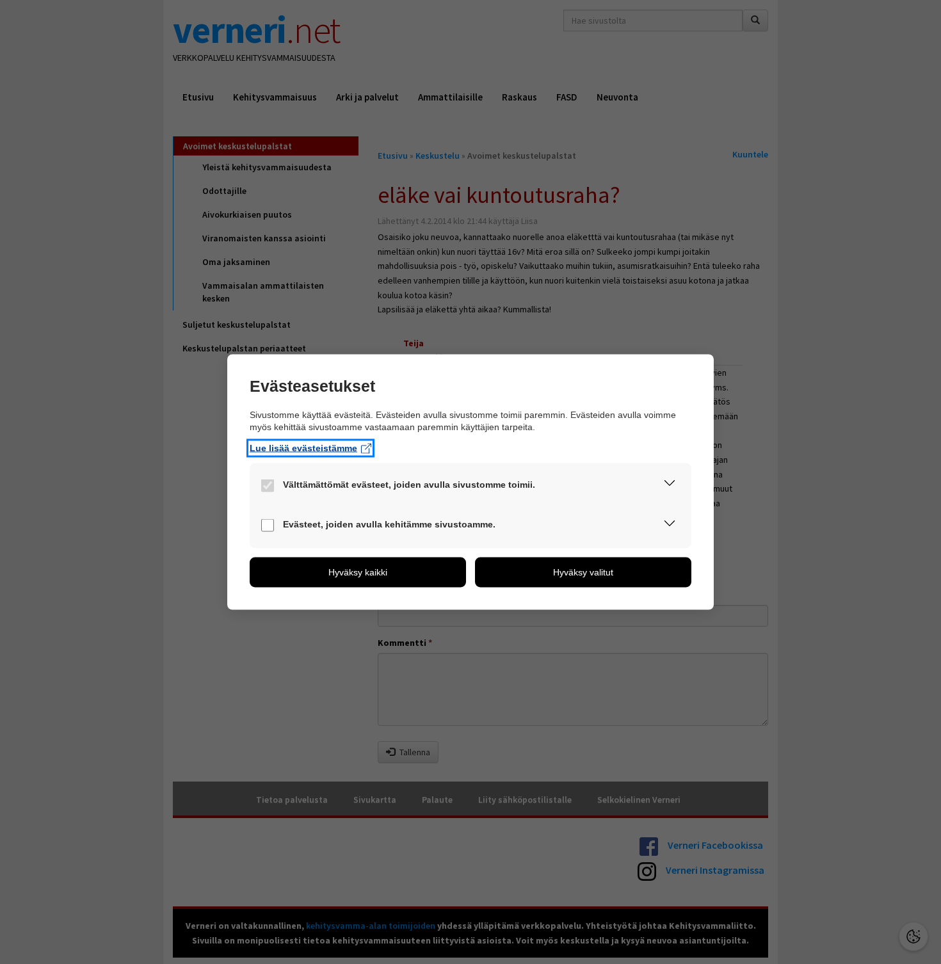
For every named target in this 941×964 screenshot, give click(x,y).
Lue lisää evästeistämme (303, 448)
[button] (669, 485)
